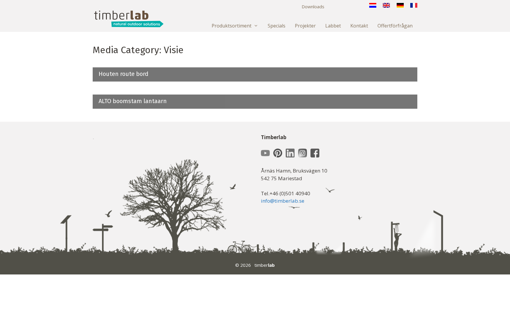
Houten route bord (123, 73)
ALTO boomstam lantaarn (133, 101)
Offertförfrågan (395, 25)
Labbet (333, 25)
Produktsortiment (231, 25)
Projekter (305, 25)
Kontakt (359, 25)
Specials (276, 25)
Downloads (313, 6)
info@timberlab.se (282, 200)
